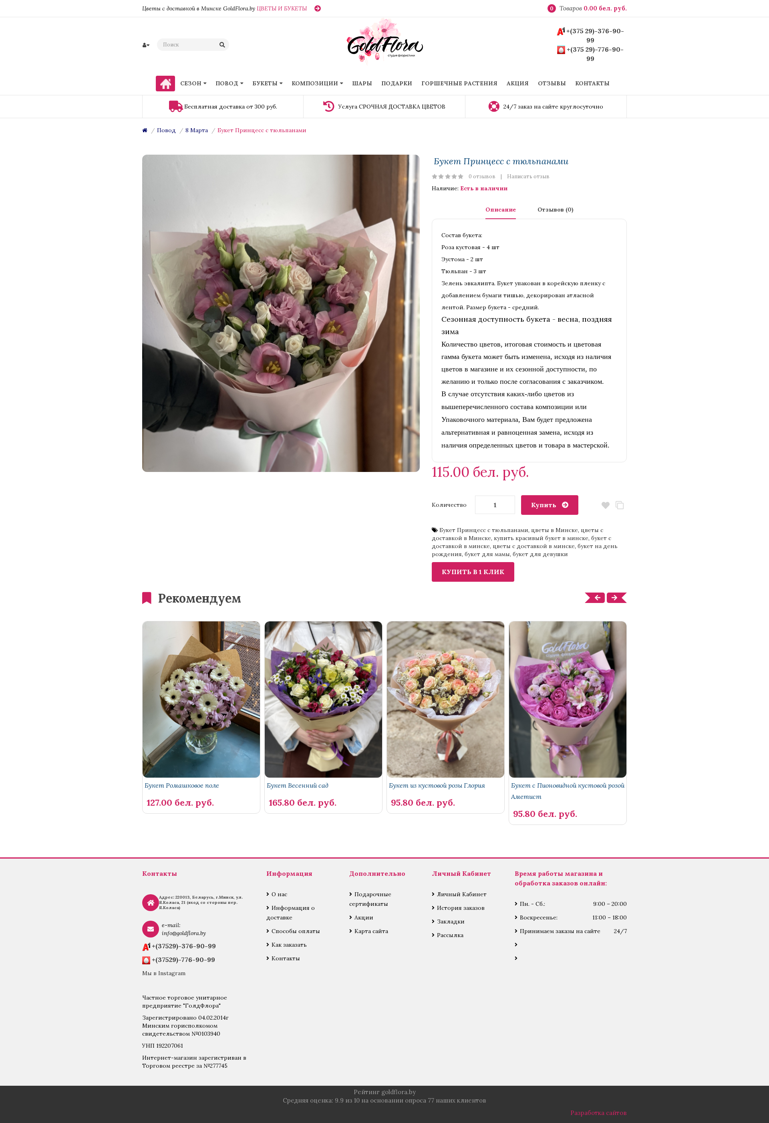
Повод (166, 130)
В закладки (606, 505)
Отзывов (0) (555, 209)
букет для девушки (540, 554)
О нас (279, 894)
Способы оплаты (296, 931)
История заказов (461, 907)
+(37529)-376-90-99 (184, 946)
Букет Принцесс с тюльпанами (261, 130)
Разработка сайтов (598, 1113)
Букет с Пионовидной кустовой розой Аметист (567, 790)
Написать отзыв (528, 176)
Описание (500, 209)
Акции (363, 917)
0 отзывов (482, 176)
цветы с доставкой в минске (534, 546)
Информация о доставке (290, 912)
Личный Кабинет (462, 894)
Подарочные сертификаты (370, 899)
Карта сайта (371, 931)
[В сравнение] (236, 789)
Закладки (451, 921)
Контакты (286, 958)
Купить (543, 505)
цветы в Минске (554, 530)
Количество (449, 504)
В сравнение (620, 505)
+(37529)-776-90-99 (183, 960)
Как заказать (289, 944)
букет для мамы (487, 554)
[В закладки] (250, 789)
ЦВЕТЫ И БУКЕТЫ (282, 8)
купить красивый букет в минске (541, 538)
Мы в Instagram (163, 973)
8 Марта (196, 130)
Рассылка (450, 935)
